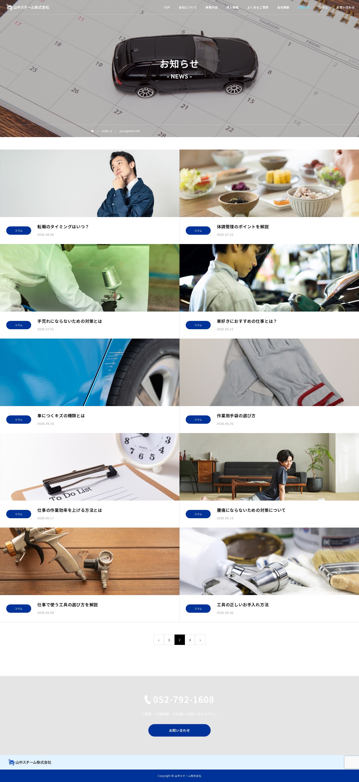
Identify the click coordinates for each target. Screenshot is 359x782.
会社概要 (283, 7)
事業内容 (211, 7)
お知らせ (304, 7)
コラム (323, 7)
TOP (167, 7)
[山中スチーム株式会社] (27, 7)
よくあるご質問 (258, 7)
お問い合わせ (345, 7)
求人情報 (232, 7)
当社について (188, 7)
